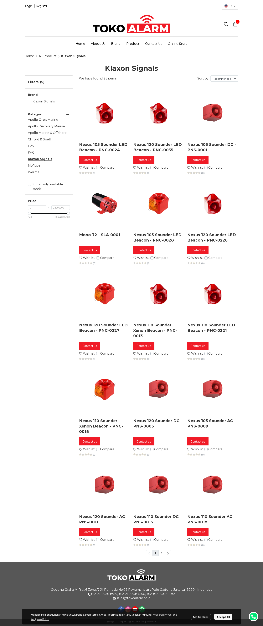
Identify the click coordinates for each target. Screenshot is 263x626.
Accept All (223, 616)
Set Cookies (200, 616)
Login (29, 6)
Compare (107, 167)
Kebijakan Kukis (40, 619)
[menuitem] (168, 553)
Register (41, 6)
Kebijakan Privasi (162, 614)
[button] (230, 6)
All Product (48, 56)
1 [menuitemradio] (155, 553)
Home (29, 56)
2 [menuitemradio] (161, 553)
